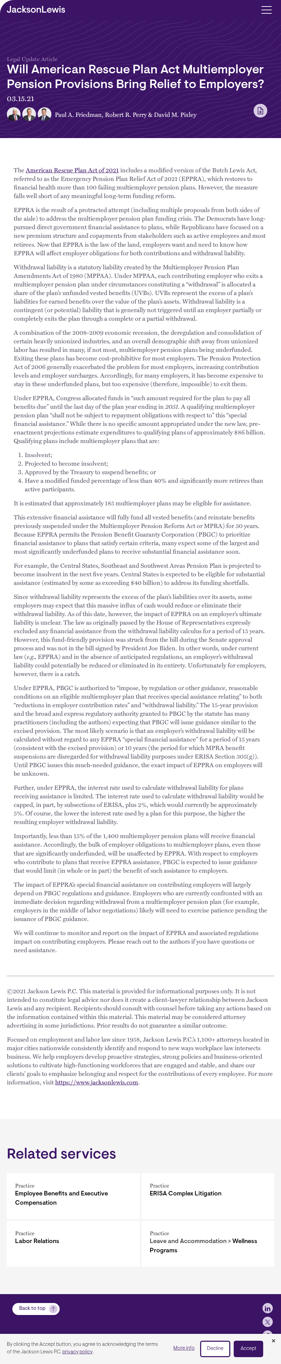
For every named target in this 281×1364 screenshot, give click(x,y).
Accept (248, 1348)
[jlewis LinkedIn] (267, 1308)
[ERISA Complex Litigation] (208, 1196)
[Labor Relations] (73, 1244)
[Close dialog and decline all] (273, 1341)
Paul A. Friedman (78, 114)
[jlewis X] (267, 1322)
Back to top (32, 1308)
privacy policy (77, 1352)
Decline (215, 1348)
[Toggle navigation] (266, 9)
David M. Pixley (175, 114)
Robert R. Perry (126, 114)
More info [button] (184, 1348)
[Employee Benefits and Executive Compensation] (73, 1196)
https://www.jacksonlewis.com (96, 1081)
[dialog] (140, 1349)
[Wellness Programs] (208, 1244)
